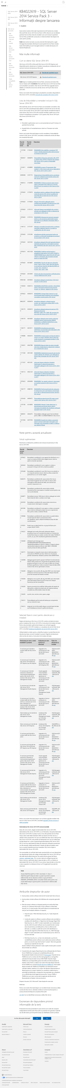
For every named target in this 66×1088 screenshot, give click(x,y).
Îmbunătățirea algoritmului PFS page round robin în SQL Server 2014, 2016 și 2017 (46, 399)
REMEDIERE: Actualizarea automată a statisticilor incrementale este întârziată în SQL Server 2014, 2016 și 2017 (47, 329)
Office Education (48, 1037)
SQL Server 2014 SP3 (11, 74)
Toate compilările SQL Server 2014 (12, 83)
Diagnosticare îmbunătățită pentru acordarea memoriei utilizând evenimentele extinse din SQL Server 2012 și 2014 (46, 176)
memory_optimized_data (26, 858)
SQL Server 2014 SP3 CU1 (11, 66)
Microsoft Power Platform (28, 1065)
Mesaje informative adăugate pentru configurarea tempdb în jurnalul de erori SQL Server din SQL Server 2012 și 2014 (46, 203)
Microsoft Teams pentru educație (51, 1031)
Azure (3, 1057)
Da (37, 1018)
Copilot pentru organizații (7, 1026)
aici (54, 655)
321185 (21, 995)
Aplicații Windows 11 (6, 1034)
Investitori (47, 1061)
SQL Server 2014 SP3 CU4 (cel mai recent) (11, 38)
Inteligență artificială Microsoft (8, 1052)
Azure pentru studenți (49, 1044)
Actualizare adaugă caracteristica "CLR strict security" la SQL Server (46, 280)
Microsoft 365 (4, 1031)
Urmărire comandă (27, 1034)
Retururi (24, 1031)
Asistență (3, 5)
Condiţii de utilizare (25, 1082)
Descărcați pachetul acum (50, 73)
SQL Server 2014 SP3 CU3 (11, 49)
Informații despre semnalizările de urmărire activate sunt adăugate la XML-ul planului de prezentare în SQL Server (46, 211)
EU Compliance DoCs (56, 1082)
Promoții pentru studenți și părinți (51, 1042)
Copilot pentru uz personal (7, 1029)
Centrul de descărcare (27, 1029)
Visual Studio (25, 1070)
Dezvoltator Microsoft (27, 1052)
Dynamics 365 (4, 1059)
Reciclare (25, 1037)
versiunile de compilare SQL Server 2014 (46, 95)
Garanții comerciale (27, 1039)
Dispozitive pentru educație (50, 1029)
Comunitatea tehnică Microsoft (29, 1059)
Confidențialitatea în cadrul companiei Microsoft (54, 1054)
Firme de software (26, 1067)
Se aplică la (23, 26)
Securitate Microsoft (6, 1054)
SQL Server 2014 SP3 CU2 (11, 57)
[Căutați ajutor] (5, 2)
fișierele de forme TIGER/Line (45, 964)
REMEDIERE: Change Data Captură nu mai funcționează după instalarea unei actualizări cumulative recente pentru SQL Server (46, 295)
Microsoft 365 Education (49, 1034)
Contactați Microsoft (6, 1082)
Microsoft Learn (26, 1057)
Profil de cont (25, 1026)
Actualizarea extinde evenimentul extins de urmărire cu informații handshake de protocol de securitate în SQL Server (47, 236)
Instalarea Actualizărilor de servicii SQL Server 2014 (43, 629)
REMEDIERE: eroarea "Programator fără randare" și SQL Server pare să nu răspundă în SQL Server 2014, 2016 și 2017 (47, 168)
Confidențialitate (15, 1082)
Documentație (26, 1054)
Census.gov (48, 955)
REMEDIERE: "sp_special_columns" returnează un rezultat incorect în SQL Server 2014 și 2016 (46, 382)
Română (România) (8, 1074)
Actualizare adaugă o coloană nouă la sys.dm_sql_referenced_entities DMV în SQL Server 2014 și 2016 (46, 303)
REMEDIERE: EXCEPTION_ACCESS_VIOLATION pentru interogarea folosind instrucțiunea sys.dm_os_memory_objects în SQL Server (47, 287)
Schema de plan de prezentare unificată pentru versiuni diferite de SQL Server (47, 274)
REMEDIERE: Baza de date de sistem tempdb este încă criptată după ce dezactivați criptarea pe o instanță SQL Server (47, 346)
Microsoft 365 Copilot (6, 1067)
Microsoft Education (48, 1026)
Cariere (46, 1052)
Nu (47, 1018)
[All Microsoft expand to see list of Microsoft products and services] (2, 2)
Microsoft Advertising (6, 1065)
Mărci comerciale (34, 1082)
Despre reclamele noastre (45, 1082)
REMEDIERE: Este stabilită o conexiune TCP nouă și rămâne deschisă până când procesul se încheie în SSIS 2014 (46, 151)
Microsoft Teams (5, 1070)
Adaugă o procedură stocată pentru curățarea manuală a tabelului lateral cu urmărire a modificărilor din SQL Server (46, 228)
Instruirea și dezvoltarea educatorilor (52, 1039)
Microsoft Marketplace (27, 1062)
